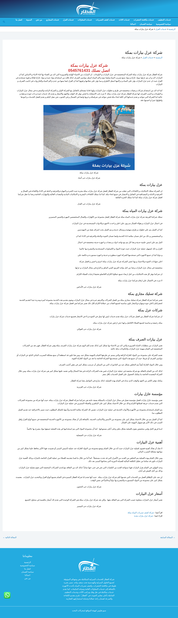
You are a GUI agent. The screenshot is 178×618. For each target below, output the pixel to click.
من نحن (39, 20)
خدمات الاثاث (124, 20)
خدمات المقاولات (85, 20)
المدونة (29, 20)
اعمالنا (133, 24)
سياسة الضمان (146, 24)
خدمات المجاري (52, 20)
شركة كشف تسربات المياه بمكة (141, 512)
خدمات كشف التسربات (105, 20)
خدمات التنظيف (164, 20)
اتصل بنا (19, 20)
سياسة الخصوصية (163, 24)
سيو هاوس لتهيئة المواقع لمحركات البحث (89, 610)
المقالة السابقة (167, 537)
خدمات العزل (68, 20)
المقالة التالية (9, 537)
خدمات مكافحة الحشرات (144, 20)
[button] (4, 22)
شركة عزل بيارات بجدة (143, 516)
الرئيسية (27, 562)
